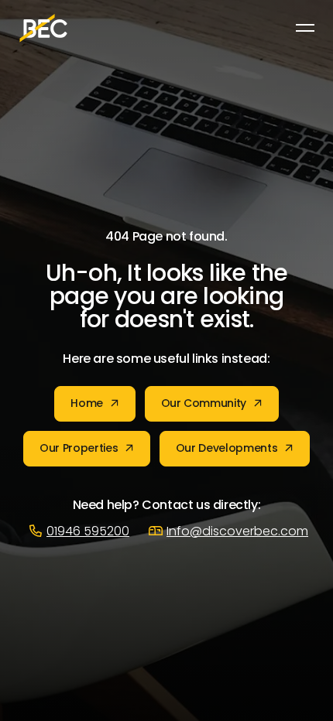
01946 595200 (87, 532)
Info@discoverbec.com (237, 532)
